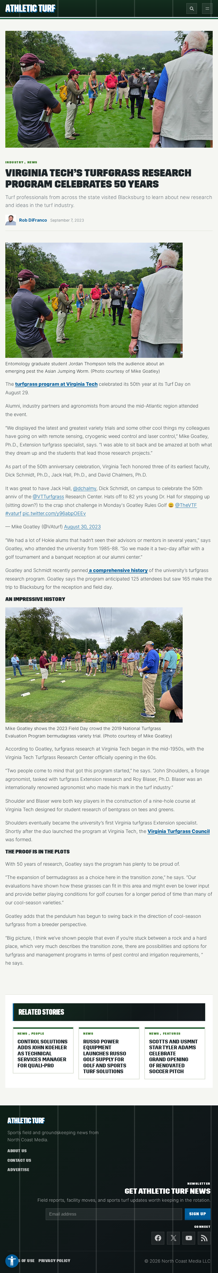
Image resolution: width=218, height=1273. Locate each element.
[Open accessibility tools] (12, 1261)
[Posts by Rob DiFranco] (10, 222)
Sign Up (197, 1214)
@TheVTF (186, 505)
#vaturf (13, 513)
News (32, 162)
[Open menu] (207, 8)
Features (172, 1033)
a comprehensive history (118, 570)
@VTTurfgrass (48, 496)
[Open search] (191, 8)
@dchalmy (84, 488)
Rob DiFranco (33, 220)
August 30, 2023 (82, 526)
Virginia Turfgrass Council (179, 831)
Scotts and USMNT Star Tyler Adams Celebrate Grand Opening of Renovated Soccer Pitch (173, 1056)
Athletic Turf (30, 8)
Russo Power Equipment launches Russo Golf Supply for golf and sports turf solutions (104, 1056)
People (37, 1033)
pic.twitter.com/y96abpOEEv (54, 513)
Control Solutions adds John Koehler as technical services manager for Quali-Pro (43, 1053)
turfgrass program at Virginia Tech (56, 384)
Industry (14, 162)
